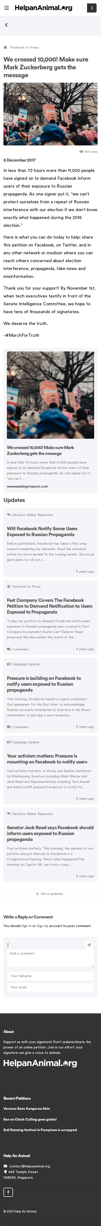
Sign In (26, 926)
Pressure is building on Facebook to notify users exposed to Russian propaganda (44, 684)
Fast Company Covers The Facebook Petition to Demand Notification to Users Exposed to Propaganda (49, 606)
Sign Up (42, 926)
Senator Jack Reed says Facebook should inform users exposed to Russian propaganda (50, 833)
